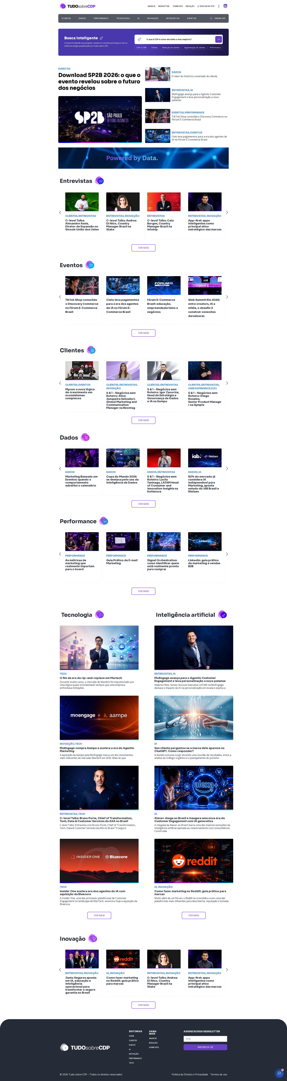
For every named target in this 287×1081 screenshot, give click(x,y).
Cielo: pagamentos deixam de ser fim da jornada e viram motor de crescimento (162, 228)
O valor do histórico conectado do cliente (194, 76)
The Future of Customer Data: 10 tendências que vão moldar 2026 (164, 392)
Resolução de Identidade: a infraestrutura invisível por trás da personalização (204, 482)
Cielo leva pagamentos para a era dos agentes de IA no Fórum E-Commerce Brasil (199, 138)
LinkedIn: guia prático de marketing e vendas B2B (122, 563)
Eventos (191, 18)
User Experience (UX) (120, 388)
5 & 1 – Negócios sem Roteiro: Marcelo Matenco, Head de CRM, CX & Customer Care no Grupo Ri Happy (162, 571)
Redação (153, 1043)
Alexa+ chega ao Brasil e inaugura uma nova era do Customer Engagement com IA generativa (189, 820)
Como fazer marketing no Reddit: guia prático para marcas (190, 893)
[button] (217, 18)
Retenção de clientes (171, 47)
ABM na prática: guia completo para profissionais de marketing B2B (202, 565)
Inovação (152, 18)
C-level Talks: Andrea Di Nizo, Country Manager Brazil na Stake (80, 982)
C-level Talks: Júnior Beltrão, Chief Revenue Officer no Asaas (163, 980)
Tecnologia (123, 18)
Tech (63, 673)
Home (131, 1036)
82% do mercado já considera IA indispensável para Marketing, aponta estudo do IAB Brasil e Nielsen (121, 484)
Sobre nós (154, 1047)
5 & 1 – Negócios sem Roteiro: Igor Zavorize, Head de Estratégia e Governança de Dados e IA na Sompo (81, 395)
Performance (101, 18)
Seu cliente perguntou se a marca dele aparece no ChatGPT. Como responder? (189, 749)
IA (138, 18)
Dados (82, 18)
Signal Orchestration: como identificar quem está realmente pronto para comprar (81, 565)
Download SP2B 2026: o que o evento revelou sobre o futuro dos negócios (99, 81)
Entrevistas (173, 18)
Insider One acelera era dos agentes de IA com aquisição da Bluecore (92, 893)
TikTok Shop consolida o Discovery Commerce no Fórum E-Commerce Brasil (199, 118)
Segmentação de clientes (194, 47)
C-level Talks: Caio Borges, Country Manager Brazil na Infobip (78, 225)
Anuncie (153, 1038)
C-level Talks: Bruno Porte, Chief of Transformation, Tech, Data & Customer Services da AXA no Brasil (96, 820)
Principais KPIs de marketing (200, 391)
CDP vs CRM (141, 47)
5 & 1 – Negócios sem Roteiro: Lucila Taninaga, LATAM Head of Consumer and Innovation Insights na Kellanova (81, 484)
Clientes (66, 18)
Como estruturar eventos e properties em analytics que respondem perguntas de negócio (163, 482)
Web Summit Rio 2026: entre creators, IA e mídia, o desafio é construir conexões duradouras (122, 308)
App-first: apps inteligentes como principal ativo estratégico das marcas (122, 225)
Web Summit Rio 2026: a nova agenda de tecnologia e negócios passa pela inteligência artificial (204, 983)
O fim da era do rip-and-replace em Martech (91, 678)
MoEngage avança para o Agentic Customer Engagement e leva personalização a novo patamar (196, 97)
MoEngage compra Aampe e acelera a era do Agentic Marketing (97, 749)
